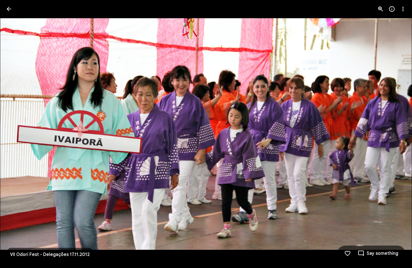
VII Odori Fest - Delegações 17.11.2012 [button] (50, 254)
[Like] (347, 253)
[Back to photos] (9, 9)
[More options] (403, 9)
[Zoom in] (380, 9)
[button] (16, 134)
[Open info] (391, 9)
